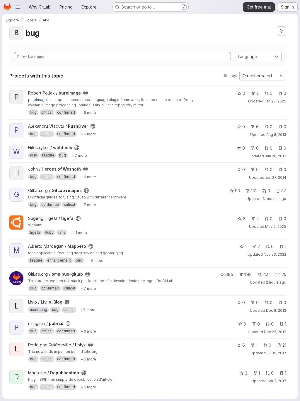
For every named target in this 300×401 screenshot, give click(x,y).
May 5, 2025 (275, 226)
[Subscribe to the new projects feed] (281, 31)
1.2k (282, 274)
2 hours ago (276, 282)
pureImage (37, 99)
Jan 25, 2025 (275, 101)
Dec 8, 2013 (276, 310)
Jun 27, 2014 (275, 177)
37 (283, 190)
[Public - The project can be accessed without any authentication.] (85, 93)
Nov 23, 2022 (275, 254)
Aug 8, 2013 (276, 134)
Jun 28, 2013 (275, 156)
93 (237, 190)
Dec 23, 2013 (275, 332)
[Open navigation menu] (18, 7)
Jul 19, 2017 (276, 353)
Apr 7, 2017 (276, 381)
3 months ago (274, 198)
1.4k (248, 274)
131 (253, 190)
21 (284, 345)
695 (229, 274)
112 (265, 274)
